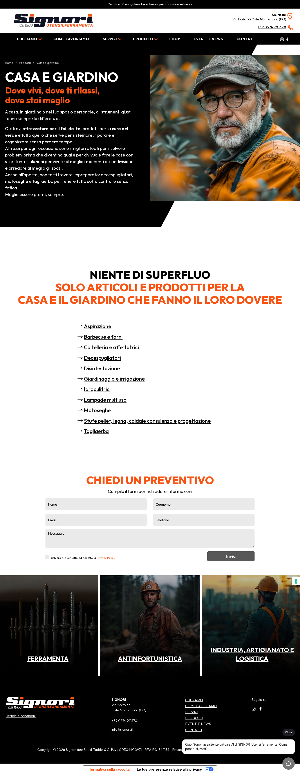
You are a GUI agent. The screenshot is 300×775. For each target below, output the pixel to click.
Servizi (110, 39)
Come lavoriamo (71, 39)
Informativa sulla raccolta (108, 769)
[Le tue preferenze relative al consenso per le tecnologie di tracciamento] (296, 581)
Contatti (247, 39)
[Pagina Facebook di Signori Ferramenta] (261, 708)
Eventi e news (208, 39)
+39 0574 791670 (124, 720)
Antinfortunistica (150, 658)
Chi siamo (27, 39)
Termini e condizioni (21, 716)
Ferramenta (48, 658)
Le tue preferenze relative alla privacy (169, 769)
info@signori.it (122, 729)
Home (9, 63)
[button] (150, 658)
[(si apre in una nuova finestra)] (281, 39)
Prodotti (143, 39)
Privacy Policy (106, 557)
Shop (174, 39)
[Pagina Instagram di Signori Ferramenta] (254, 708)
